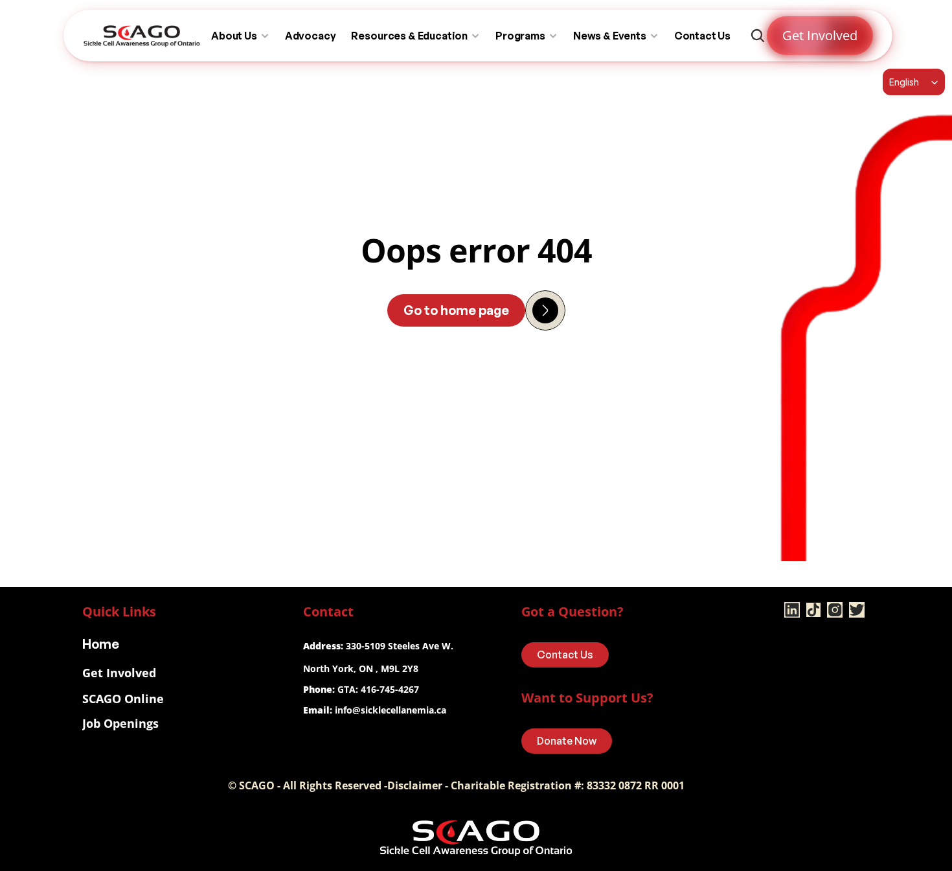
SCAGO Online (123, 698)
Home (100, 644)
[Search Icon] (758, 36)
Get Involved (119, 672)
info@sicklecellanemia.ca (390, 710)
